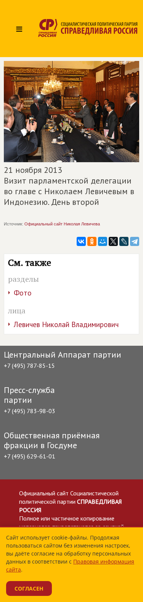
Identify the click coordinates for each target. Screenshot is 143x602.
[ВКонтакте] (81, 241)
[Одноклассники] (91, 241)
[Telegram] (134, 241)
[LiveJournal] (124, 241)
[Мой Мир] (102, 241)
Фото (23, 292)
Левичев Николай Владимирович (66, 324)
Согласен (28, 588)
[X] (113, 241)
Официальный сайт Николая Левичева (62, 224)
